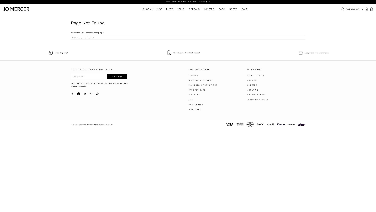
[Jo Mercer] (16, 9)
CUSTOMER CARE (199, 69)
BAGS (222, 9)
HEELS (181, 9)
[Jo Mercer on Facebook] (72, 94)
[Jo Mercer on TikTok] (97, 94)
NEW (159, 9)
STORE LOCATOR (256, 75)
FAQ (190, 100)
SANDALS (194, 9)
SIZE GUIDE (194, 95)
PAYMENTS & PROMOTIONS (203, 85)
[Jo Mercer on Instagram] (78, 94)
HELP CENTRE (195, 104)
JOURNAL (252, 80)
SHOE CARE (194, 109)
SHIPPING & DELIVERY (200, 80)
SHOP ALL (148, 9)
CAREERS (252, 85)
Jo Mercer (82, 124)
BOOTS (233, 9)
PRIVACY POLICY (256, 95)
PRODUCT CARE (197, 90)
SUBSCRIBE (116, 76)
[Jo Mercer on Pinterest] (91, 94)
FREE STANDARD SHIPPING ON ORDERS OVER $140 (188, 2)
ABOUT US (252, 90)
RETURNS (193, 75)
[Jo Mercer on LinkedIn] (85, 94)
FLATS (169, 9)
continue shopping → (95, 33)
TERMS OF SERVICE (258, 100)
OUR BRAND (254, 69)
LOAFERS (209, 9)
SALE (244, 9)
